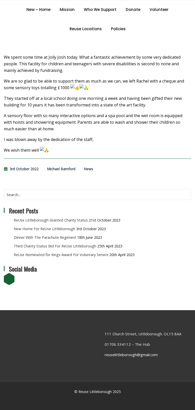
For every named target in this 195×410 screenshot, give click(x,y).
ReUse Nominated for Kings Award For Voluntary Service (61, 254)
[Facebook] (9, 279)
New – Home (38, 9)
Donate (133, 9)
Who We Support (100, 9)
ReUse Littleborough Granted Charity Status (51, 220)
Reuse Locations (86, 28)
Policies (118, 28)
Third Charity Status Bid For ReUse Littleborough (55, 246)
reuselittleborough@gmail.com (131, 354)
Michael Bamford (61, 168)
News (88, 168)
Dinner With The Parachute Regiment (45, 237)
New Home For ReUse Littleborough (44, 228)
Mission (67, 9)
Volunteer (159, 9)
